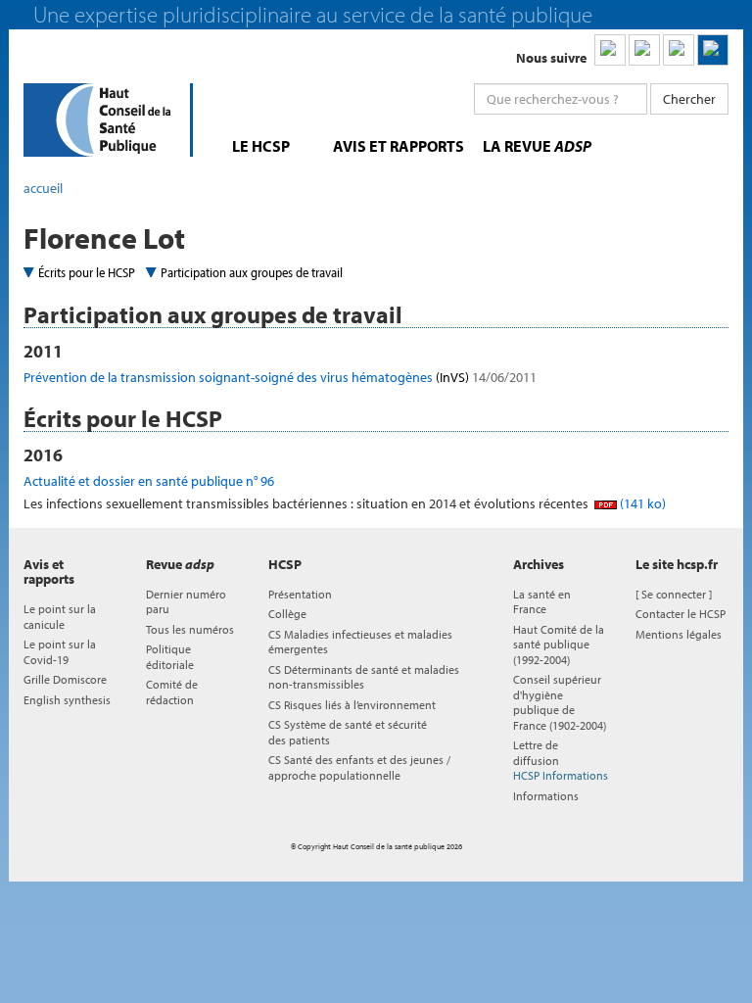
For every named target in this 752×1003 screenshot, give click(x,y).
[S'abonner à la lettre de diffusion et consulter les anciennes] (712, 50)
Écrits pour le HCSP (86, 272)
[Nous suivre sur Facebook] (678, 50)
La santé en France (542, 601)
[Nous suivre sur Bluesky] (644, 50)
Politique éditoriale (170, 656)
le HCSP (261, 146)
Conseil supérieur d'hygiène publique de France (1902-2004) (559, 702)
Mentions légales (678, 634)
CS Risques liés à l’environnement (352, 704)
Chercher (689, 99)
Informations (546, 795)
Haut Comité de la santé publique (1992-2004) (558, 644)
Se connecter (673, 594)
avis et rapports (398, 146)
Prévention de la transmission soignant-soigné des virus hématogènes (280, 377)
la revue (537, 146)
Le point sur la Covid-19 (60, 651)
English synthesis (67, 700)
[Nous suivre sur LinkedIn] (610, 50)
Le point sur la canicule (60, 616)
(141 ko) (641, 503)
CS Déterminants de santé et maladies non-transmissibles (363, 677)
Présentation (300, 594)
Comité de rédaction (172, 691)
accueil (43, 188)
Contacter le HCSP (680, 613)
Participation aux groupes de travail (252, 272)
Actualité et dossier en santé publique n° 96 (149, 481)
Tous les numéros (190, 629)
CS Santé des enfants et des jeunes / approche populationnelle (359, 767)
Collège (287, 613)
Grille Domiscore (65, 679)
